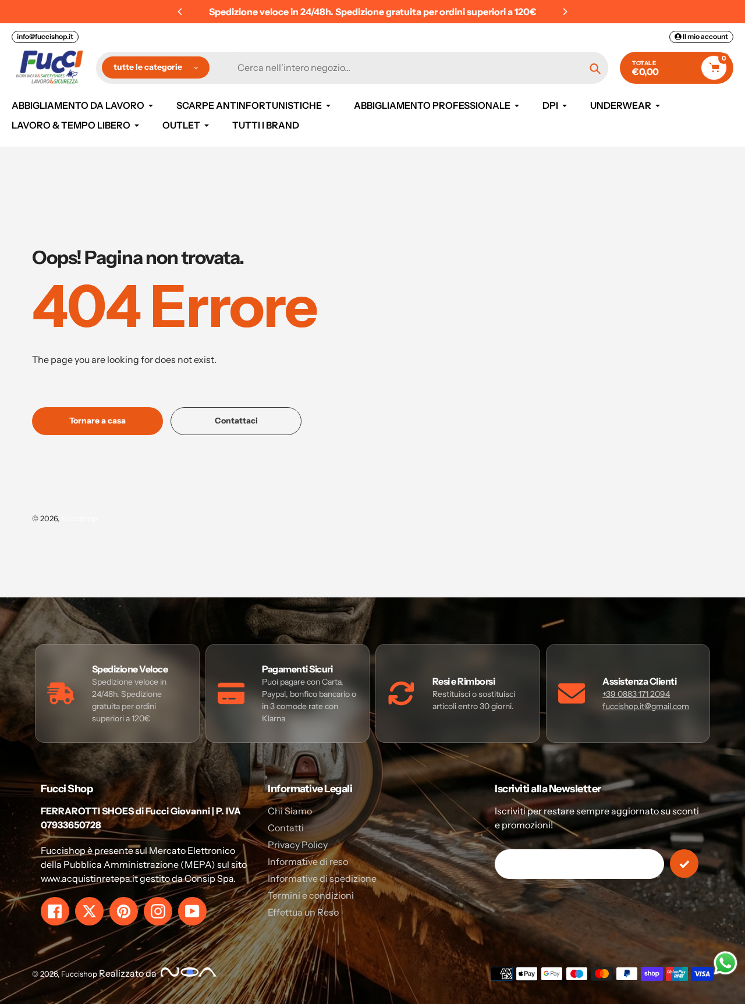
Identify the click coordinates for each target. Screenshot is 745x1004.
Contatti (286, 828)
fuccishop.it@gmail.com (645, 706)
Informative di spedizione (322, 878)
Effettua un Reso (303, 912)
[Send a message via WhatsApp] (725, 963)
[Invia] (684, 863)
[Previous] (180, 11)
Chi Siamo (290, 811)
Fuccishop (79, 518)
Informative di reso (308, 861)
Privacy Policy (298, 844)
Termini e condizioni (311, 895)
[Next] (564, 11)
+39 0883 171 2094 (636, 694)
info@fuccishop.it (45, 36)
